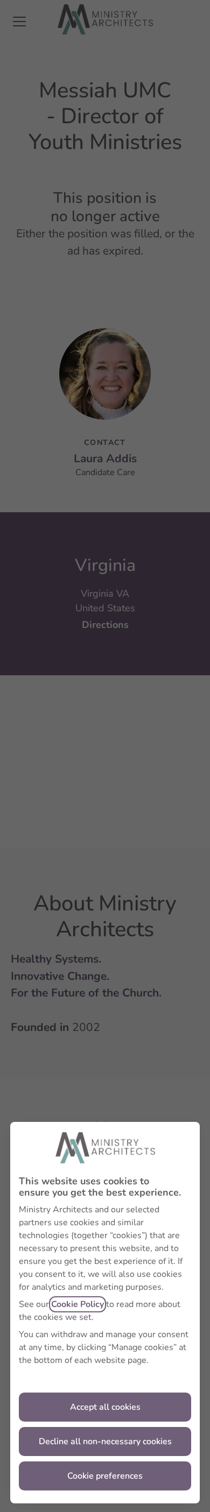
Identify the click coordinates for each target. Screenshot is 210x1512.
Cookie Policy (77, 1304)
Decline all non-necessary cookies (105, 1441)
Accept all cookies (105, 1407)
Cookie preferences (105, 1476)
